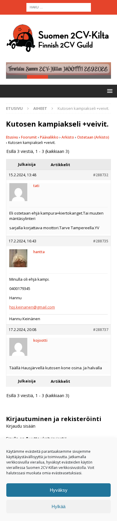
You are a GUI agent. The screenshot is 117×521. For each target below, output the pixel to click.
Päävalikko (49, 137)
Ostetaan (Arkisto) (93, 137)
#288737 (100, 329)
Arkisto (68, 137)
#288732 (100, 174)
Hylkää (58, 506)
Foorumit (29, 137)
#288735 (100, 241)
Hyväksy (59, 490)
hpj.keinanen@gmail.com (32, 307)
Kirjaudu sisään (20, 426)
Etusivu (12, 137)
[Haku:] (58, 7)
